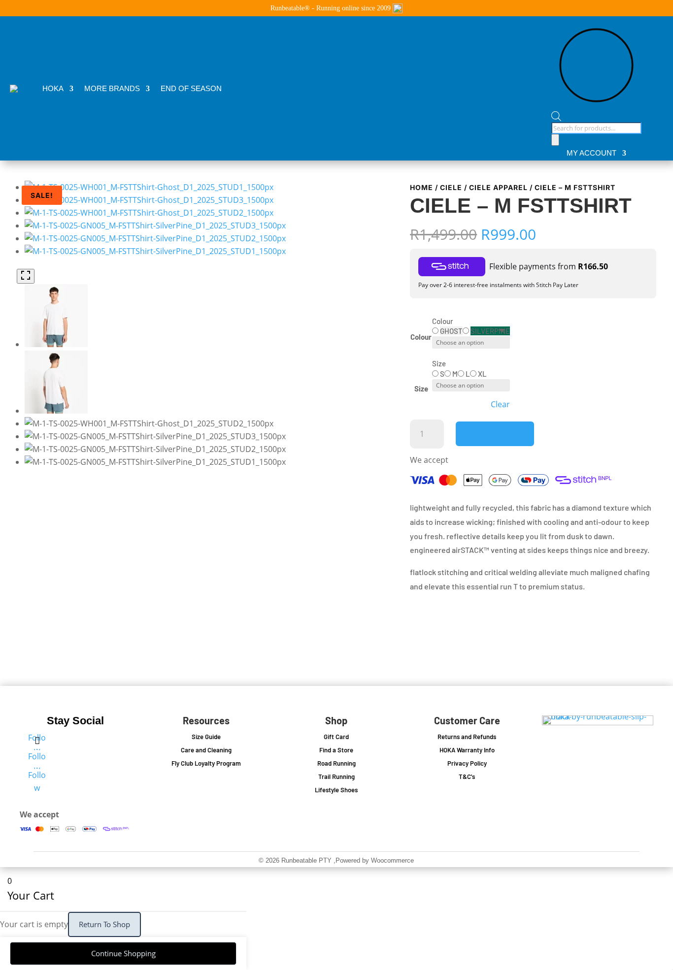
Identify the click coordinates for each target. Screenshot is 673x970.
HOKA (53, 88)
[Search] (555, 140)
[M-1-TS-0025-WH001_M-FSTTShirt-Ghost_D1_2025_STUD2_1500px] (149, 212)
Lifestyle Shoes (336, 790)
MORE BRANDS (112, 88)
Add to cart (495, 434)
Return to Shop (104, 924)
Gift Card (336, 737)
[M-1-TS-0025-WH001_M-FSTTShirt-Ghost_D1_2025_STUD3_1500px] (149, 199)
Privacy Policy (467, 763)
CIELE (451, 187)
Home (421, 187)
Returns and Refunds (466, 737)
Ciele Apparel (498, 187)
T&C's (467, 776)
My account (591, 153)
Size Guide (206, 737)
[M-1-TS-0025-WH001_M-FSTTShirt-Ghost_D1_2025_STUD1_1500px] (149, 187)
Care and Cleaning (206, 750)
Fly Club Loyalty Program (206, 763)
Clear (500, 404)
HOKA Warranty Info (467, 750)
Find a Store (336, 750)
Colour (421, 336)
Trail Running (336, 776)
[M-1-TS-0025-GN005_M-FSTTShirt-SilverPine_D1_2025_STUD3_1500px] (155, 225)
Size (421, 388)
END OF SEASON (191, 88)
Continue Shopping (123, 953)
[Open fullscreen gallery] (25, 276)
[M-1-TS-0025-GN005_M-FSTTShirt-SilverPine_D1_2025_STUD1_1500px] (155, 251)
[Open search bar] (596, 116)
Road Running (336, 763)
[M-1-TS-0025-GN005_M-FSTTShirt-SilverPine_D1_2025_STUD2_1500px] (155, 238)
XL (482, 373)
